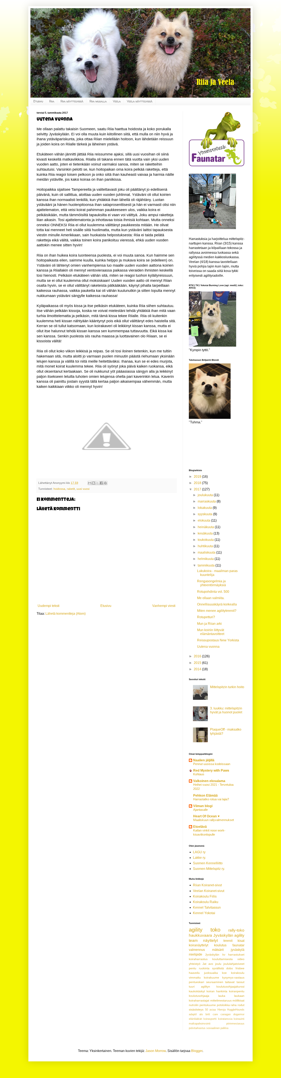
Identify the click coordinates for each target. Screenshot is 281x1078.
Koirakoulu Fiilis (205, 896)
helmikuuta (206, 559)
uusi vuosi (83, 488)
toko (215, 930)
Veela (117, 101)
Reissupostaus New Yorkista (218, 640)
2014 (198, 669)
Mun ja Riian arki (209, 623)
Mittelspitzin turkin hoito (227, 687)
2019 (198, 476)
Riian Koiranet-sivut (207, 885)
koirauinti (239, 1018)
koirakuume (211, 977)
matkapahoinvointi (199, 1023)
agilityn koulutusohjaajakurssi (222, 986)
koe (224, 972)
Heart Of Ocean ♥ (206, 816)
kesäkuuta (206, 533)
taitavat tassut (234, 982)
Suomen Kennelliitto (208, 863)
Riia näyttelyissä (71, 101)
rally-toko (236, 930)
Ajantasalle (200, 809)
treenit (227, 940)
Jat (204, 963)
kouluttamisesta (222, 959)
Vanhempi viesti (163, 606)
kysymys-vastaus (233, 977)
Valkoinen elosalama (209, 781)
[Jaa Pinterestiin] (105, 483)
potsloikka (223, 1005)
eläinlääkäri (195, 1018)
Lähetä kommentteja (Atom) (65, 613)
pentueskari (196, 982)
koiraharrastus (198, 959)
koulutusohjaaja (199, 995)
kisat (241, 940)
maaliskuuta (207, 552)
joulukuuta (206, 495)
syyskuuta (205, 514)
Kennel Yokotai (204, 913)
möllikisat (238, 1000)
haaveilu (194, 972)
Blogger (196, 1051)
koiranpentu (236, 991)
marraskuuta (207, 501)
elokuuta (204, 520)
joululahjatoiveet (233, 963)
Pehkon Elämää (205, 795)
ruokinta (204, 968)
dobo (229, 968)
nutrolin (194, 1005)
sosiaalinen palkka (217, 1028)
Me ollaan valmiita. (210, 598)
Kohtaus (198, 774)
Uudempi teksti (48, 606)
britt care (212, 1014)
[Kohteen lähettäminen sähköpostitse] (90, 483)
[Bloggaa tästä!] (94, 483)
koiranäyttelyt (198, 945)
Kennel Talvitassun (207, 907)
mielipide (195, 954)
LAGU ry (199, 852)
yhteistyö (194, 963)
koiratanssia (225, 1018)
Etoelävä (200, 826)
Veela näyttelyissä (139, 101)
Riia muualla (98, 101)
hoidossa (59, 488)
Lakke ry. (199, 857)
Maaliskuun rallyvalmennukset (213, 820)
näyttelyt (210, 940)
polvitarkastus (197, 1028)
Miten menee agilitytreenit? (216, 610)
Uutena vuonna (208, 646)
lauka (221, 995)
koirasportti (210, 1018)
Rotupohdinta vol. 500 (213, 591)
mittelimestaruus (221, 1000)
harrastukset (236, 954)
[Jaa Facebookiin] (101, 483)
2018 (198, 483)
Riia (51, 101)
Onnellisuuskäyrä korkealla (217, 604)
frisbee (240, 968)
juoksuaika (211, 972)
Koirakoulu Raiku (205, 902)
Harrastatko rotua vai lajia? (211, 799)
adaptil (193, 1014)
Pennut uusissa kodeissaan (211, 764)
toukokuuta (206, 539)
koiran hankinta (217, 991)
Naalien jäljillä (203, 760)
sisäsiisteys (196, 1009)
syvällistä (218, 968)
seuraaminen (214, 982)
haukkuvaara (200, 935)
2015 (198, 663)
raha (234, 1005)
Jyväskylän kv (215, 954)
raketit (71, 488)
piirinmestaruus (235, 1023)
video (240, 959)
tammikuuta (206, 565)
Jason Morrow (155, 1051)
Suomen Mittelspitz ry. (209, 868)
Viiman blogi (202, 806)
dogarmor (238, 1014)
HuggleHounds (235, 1009)
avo (210, 963)
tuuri (192, 986)
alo (201, 1014)
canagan (226, 1014)
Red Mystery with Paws (211, 770)
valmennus (197, 949)
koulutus (220, 945)
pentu (192, 968)
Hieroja (221, 1009)
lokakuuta (205, 507)
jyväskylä (237, 949)
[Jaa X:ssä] (97, 483)
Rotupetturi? (206, 617)
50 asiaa (210, 1009)
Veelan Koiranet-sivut (208, 891)
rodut (241, 1005)
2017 (198, 489)
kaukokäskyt (197, 991)
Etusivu (38, 101)
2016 (198, 656)
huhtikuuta (206, 546)
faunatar (238, 945)
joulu (218, 963)
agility (195, 930)
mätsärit (218, 949)
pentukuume (208, 1005)
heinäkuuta (206, 527)
